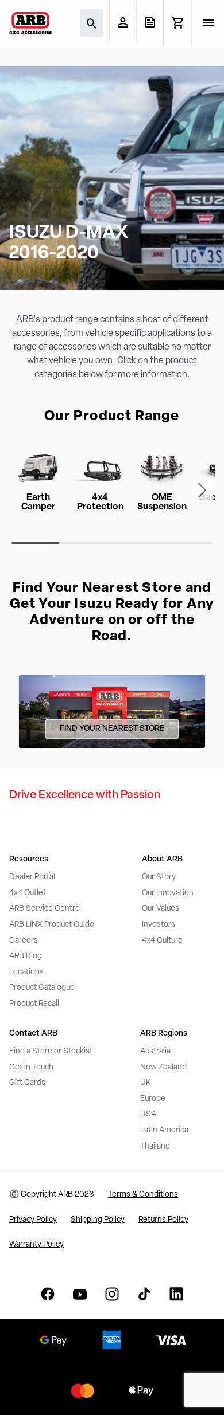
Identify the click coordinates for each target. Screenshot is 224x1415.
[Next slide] (202, 490)
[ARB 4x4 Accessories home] (30, 22)
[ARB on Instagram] (112, 1294)
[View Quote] (149, 22)
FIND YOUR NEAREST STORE (112, 728)
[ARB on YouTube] (80, 1294)
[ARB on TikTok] (144, 1294)
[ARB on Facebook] (48, 1294)
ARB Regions (163, 1033)
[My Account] (122, 22)
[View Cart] (177, 23)
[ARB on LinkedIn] (176, 1294)
